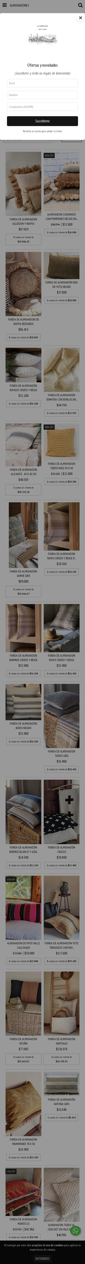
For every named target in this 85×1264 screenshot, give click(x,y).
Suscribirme (42, 121)
